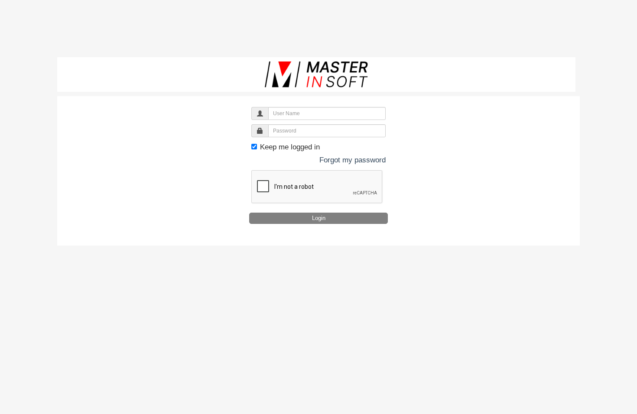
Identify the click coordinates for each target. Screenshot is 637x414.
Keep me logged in (289, 147)
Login (318, 218)
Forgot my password (352, 160)
